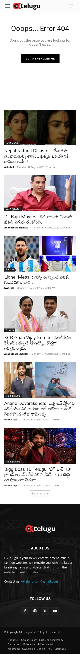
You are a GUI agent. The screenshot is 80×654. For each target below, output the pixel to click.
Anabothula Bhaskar (16, 227)
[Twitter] (45, 611)
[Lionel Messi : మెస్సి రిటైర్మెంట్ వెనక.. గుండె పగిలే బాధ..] (40, 254)
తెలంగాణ (10, 330)
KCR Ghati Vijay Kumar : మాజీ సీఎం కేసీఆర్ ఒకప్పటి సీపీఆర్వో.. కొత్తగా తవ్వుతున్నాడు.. (37, 343)
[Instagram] (35, 611)
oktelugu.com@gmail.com (39, 581)
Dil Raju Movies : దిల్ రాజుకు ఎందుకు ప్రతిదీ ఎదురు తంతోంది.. (38, 219)
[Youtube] (55, 611)
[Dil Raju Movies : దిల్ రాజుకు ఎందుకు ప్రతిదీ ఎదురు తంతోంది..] (40, 193)
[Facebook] (25, 611)
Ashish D (9, 167)
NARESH (9, 287)
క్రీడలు (10, 269)
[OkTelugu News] (26, 5)
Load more (38, 493)
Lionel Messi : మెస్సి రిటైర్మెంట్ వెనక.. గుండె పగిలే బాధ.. (37, 279)
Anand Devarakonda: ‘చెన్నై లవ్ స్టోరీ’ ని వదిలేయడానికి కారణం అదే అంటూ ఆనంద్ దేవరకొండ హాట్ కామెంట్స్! (39, 408)
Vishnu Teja (10, 419)
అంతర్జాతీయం (12, 143)
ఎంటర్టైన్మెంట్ (13, 209)
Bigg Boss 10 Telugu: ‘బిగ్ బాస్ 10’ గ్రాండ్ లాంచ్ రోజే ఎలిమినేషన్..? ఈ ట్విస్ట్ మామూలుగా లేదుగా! (37, 474)
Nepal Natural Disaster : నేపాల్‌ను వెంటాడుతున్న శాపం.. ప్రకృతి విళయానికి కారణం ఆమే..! (36, 156)
